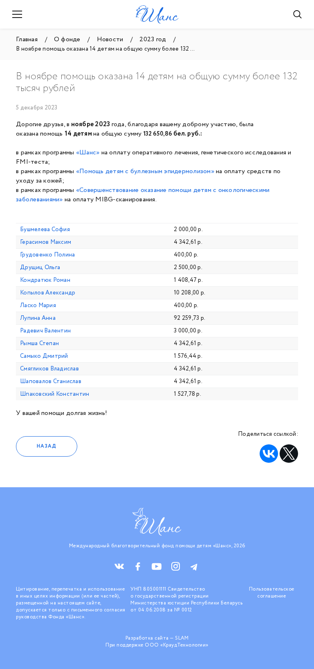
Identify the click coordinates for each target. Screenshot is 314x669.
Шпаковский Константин (54, 394)
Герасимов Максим (45, 242)
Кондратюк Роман (45, 280)
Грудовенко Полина (47, 255)
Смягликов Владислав (49, 369)
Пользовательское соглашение (271, 593)
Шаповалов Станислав (50, 381)
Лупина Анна (38, 318)
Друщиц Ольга (40, 267)
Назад (46, 446)
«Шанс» (88, 152)
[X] (289, 453)
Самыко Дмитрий (44, 356)
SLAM (181, 638)
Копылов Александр (47, 293)
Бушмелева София (45, 229)
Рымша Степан (39, 343)
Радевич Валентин (45, 331)
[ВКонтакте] (269, 453)
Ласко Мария (38, 305)
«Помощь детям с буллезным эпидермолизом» (145, 171)
